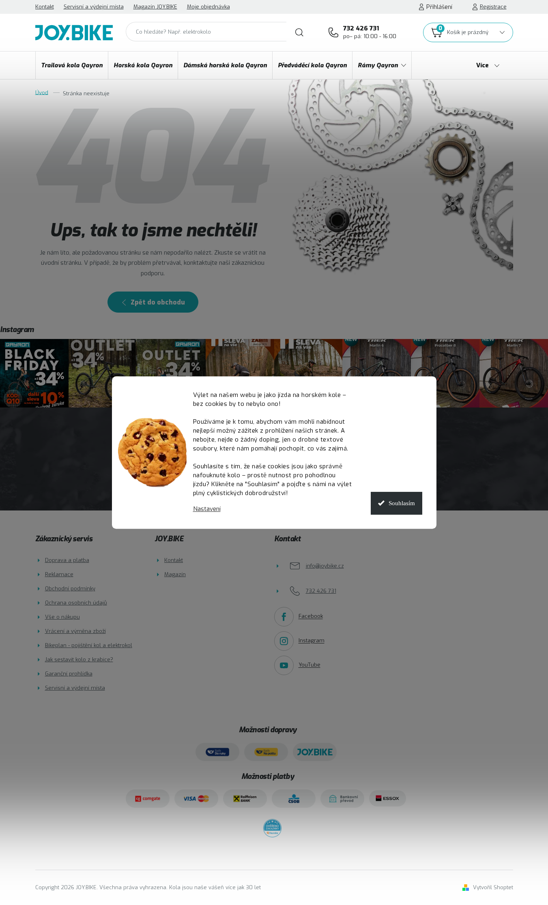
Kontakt (44, 6)
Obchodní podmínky (70, 588)
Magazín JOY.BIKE (155, 6)
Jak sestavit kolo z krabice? (79, 659)
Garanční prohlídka (68, 673)
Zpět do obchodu (158, 302)
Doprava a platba (67, 560)
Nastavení (207, 509)
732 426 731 (369, 32)
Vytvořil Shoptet (493, 887)
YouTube (309, 665)
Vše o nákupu (62, 616)
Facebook (311, 616)
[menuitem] (72, 65)
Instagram (312, 640)
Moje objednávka (208, 6)
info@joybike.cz (325, 565)
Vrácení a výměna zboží (75, 631)
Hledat (299, 32)
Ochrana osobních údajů (76, 602)
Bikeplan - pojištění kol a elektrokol (88, 645)
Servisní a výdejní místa (94, 6)
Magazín (175, 574)
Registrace (493, 6)
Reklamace (59, 574)
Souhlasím (402, 503)
